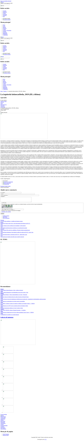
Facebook (5, 14)
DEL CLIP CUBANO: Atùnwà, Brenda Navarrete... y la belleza (13, 310)
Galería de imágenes (6, 317)
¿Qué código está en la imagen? (8, 209)
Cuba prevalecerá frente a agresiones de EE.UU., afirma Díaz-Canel (13, 234)
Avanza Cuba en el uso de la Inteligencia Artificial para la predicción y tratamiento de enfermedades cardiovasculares (23, 299)
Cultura (4, 29)
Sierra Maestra (3, 428)
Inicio (4, 24)
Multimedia (5, 33)
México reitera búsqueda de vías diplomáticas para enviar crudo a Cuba (14, 292)
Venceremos (2, 427)
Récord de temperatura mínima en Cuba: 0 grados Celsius (11, 308)
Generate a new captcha (6, 211)
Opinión (4, 31)
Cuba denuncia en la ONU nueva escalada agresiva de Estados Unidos (14, 305)
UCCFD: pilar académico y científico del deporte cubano (11, 221)
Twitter (4, 13)
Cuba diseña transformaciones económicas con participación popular (13, 227)
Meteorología (3, 416)
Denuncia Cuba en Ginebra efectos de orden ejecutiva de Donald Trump (14, 296)
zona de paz (2, 106)
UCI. (46, 439)
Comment (2, 196)
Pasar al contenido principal (5, 1)
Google (9, 186)
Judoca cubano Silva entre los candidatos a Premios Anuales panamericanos (15, 230)
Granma (2, 424)
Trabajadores (2, 423)
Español (8, 19)
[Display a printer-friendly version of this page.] (8, 181)
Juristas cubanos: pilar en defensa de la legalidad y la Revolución (13, 225)
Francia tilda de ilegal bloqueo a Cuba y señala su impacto (11, 290)
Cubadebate (2, 418)
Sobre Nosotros (6, 434)
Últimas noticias (6, 215)
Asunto (2, 193)
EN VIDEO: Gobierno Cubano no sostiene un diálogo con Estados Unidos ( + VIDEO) (17, 303)
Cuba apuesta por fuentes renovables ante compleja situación (12, 236)
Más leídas (5, 216)
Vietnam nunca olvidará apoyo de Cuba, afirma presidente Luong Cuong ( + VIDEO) (17, 312)
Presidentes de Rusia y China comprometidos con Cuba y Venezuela (13, 294)
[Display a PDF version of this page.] (6, 184)
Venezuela (2, 105)
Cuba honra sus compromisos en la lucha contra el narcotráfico (12, 301)
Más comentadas (6, 218)
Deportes (4, 28)
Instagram (5, 12)
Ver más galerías (3, 414)
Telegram (5, 15)
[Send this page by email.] (7, 183)
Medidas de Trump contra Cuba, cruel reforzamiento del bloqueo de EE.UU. (15, 223)
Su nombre (2, 192)
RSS (4, 16)
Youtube (4, 10)
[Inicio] (2, 2)
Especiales (5, 32)
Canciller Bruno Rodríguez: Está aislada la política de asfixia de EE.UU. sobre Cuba (16, 232)
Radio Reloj (2, 421)
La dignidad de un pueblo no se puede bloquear (9, 314)
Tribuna (2, 420)
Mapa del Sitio (6, 435)
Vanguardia (2, 422)
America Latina (3, 101)
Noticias (5, 91)
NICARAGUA (3, 104)
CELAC (2, 102)
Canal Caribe (3, 417)
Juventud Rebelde (3, 425)
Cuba (4, 26)
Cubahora (2, 426)
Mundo (4, 27)
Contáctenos (5, 34)
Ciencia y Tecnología (7, 30)
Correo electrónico (4, 195)
